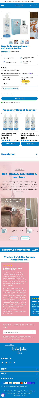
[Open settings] (31, 5)
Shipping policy (12, 393)
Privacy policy (18, 391)
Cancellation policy (19, 395)
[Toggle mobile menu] (2, 5)
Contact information (25, 393)
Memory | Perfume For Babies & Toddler (16, 231)
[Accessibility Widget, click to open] (3, 395)
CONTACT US (7, 378)
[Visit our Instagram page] (6, 362)
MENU (4, 369)
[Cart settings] (36, 5)
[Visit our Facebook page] (2, 362)
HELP (3, 374)
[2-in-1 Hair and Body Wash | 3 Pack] (10, 122)
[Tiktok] (14, 362)
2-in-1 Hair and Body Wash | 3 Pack (9, 134)
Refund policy (8, 391)
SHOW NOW (10, 144)
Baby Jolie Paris (10, 386)
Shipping (3, 70)
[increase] (11, 94)
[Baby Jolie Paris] (19, 5)
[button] (5, 52)
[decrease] (4, 94)
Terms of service (29, 391)
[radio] (10, 81)
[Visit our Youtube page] (10, 362)
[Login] (34, 5)
